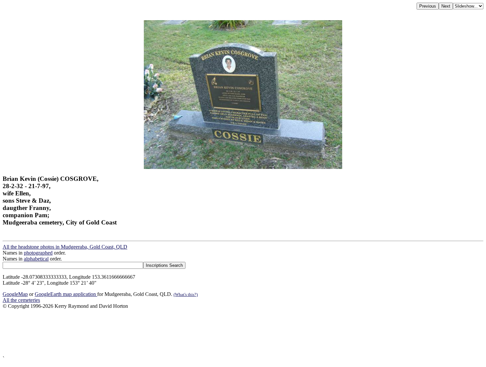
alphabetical (36, 259)
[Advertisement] (201, 332)
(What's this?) (186, 294)
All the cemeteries (21, 300)
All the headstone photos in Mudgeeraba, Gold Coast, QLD (65, 247)
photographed (38, 253)
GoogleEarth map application (66, 294)
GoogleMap (15, 294)
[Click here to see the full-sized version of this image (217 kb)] (243, 167)
